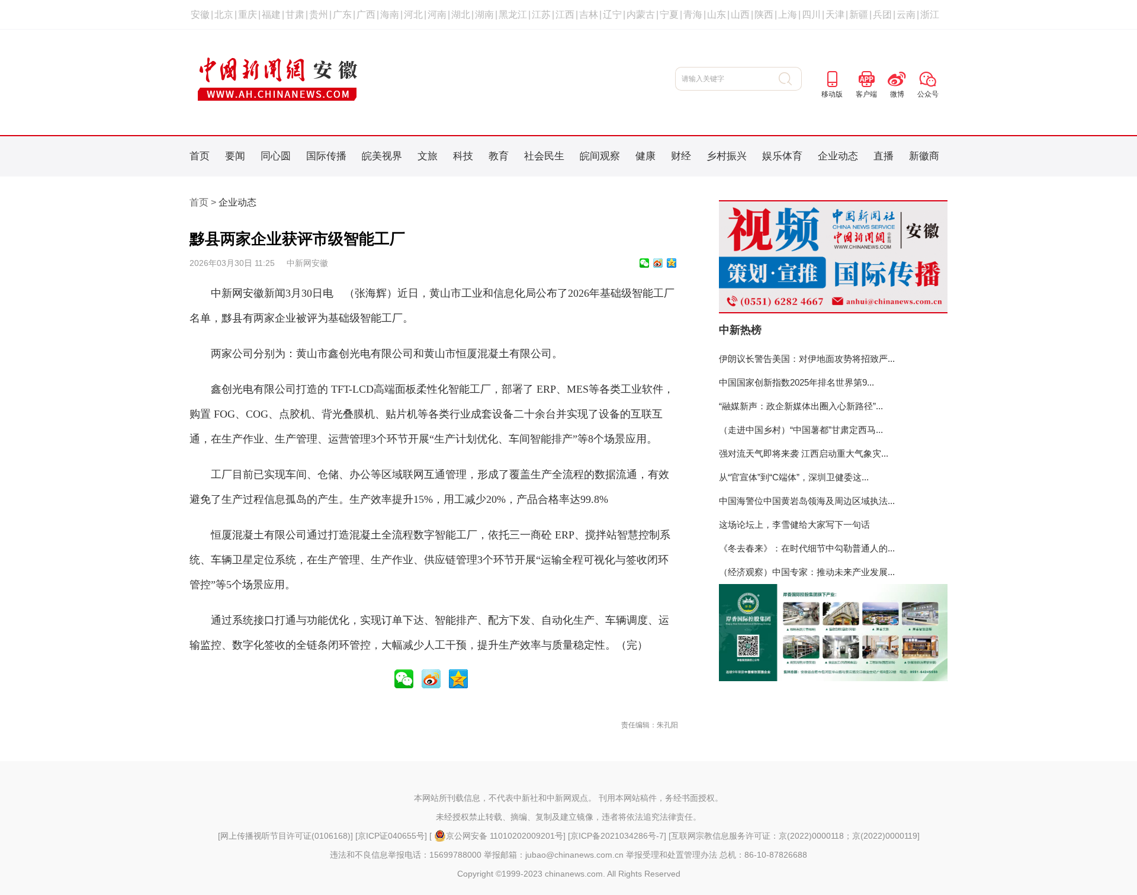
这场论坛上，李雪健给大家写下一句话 (794, 524)
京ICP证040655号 (391, 836)
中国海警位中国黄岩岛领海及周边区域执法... (807, 501)
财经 (681, 156)
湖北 (460, 14)
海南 (389, 14)
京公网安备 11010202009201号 (504, 836)
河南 (437, 14)
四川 (811, 14)
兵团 (882, 14)
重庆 (247, 14)
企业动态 (838, 156)
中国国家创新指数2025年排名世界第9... (796, 382)
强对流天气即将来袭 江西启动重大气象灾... (803, 453)
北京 (223, 14)
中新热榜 (740, 330)
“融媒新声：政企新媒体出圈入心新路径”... (801, 406)
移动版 (832, 94)
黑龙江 (513, 14)
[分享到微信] (644, 263)
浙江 (929, 14)
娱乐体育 (782, 156)
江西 (564, 14)
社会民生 (544, 156)
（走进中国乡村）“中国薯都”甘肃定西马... (801, 430)
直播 (883, 156)
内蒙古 (641, 14)
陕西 (763, 14)
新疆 (858, 14)
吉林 (588, 14)
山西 (740, 14)
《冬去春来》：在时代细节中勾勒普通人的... (807, 548)
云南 (906, 14)
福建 (271, 14)
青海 (692, 14)
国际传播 (326, 156)
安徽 (200, 14)
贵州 (318, 14)
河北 (413, 14)
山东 (716, 14)
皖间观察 (600, 156)
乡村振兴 (726, 156)
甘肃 (294, 14)
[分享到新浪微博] (658, 263)
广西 (365, 14)
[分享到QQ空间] (671, 263)
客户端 (866, 94)
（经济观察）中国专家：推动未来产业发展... (807, 572)
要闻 (235, 156)
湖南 (484, 14)
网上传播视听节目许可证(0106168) (285, 836)
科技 (463, 156)
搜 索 (790, 79)
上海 (787, 14)
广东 (342, 14)
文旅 (427, 156)
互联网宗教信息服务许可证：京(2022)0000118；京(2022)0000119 (794, 836)
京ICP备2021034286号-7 (617, 836)
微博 (897, 94)
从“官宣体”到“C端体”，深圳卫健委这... (794, 477)
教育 (499, 156)
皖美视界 (382, 156)
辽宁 (612, 14)
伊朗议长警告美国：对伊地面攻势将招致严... (807, 359)
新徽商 (924, 156)
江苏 (541, 14)
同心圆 (276, 156)
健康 (645, 156)
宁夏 (669, 14)
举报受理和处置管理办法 (671, 854)
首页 (200, 156)
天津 (835, 14)
